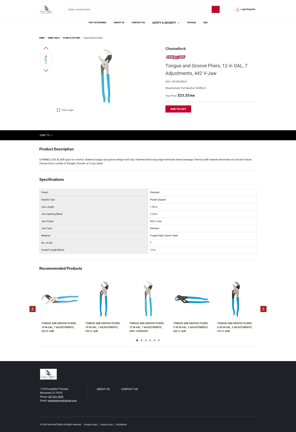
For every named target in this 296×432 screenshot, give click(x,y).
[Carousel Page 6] (159, 340)
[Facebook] (130, 424)
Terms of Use (106, 424)
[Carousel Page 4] (150, 340)
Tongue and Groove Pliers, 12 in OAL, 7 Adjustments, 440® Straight (146, 327)
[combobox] (143, 9)
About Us (119, 22)
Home (42, 38)
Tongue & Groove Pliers (93, 38)
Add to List (178, 109)
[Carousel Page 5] (154, 340)
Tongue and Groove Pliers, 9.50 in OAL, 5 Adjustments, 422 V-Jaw (190, 327)
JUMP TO (44, 135)
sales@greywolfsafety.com (62, 400)
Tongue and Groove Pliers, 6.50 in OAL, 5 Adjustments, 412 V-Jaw (234, 327)
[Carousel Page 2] (141, 340)
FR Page (191, 22)
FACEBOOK (121, 424)
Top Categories (97, 22)
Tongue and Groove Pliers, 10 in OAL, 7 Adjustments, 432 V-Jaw (58, 327)
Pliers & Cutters (71, 38)
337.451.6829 (55, 396)
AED (205, 22)
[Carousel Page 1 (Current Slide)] (137, 340)
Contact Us (138, 22)
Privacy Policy (90, 424)
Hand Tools (54, 38)
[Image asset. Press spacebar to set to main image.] (46, 59)
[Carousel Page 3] (146, 340)
